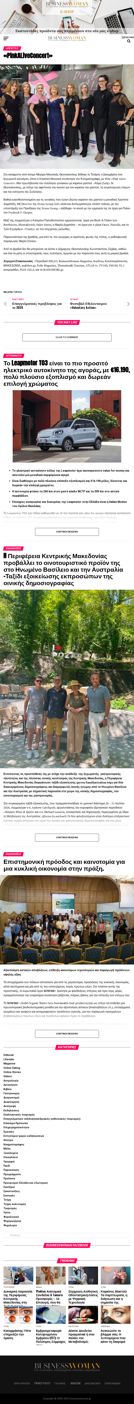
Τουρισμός (10, 1208)
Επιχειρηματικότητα (16, 1127)
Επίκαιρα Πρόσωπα (15, 1123)
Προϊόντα (9, 1178)
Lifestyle (8, 1059)
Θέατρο (8, 1140)
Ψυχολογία (10, 1225)
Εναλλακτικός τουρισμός (19, 1114)
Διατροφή (9, 1106)
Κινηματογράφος (13, 1144)
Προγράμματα (12, 1174)
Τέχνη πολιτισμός (14, 1204)
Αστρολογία (10, 1080)
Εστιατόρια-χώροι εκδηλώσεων (23, 1136)
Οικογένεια (10, 1157)
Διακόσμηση (11, 1102)
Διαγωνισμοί (11, 1097)
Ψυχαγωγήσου (12, 1221)
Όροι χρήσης (22, 1383)
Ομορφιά (8, 1161)
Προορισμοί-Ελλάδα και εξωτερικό (25, 1182)
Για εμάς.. (60, 1383)
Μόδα (6, 1148)
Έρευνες (8, 1131)
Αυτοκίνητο (10, 1084)
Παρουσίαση (11, 1170)
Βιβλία (7, 1089)
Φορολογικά (11, 1216)
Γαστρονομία (11, 1093)
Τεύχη (7, 1199)
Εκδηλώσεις (11, 1110)
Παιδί (6, 1165)
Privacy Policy (42, 1383)
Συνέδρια (9, 1187)
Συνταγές (9, 1195)
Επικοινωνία (112, 1383)
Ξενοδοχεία (10, 1153)
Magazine (9, 1063)
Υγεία (6, 1212)
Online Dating (11, 1068)
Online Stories (12, 1072)
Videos (7, 1076)
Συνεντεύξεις (11, 1191)
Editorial (8, 1055)
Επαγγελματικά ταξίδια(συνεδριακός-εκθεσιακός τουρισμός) (41, 1118)
